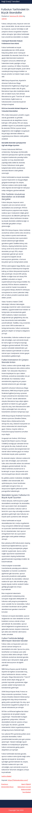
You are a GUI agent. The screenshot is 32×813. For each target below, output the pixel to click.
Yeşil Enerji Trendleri (10, 1)
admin (4, 19)
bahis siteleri (6, 776)
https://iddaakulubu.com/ (18, 780)
